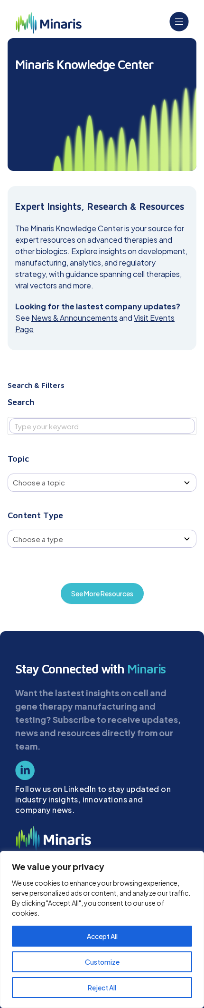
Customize (102, 962)
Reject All (102, 987)
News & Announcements (74, 318)
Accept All (102, 936)
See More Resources (102, 593)
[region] (102, 929)
